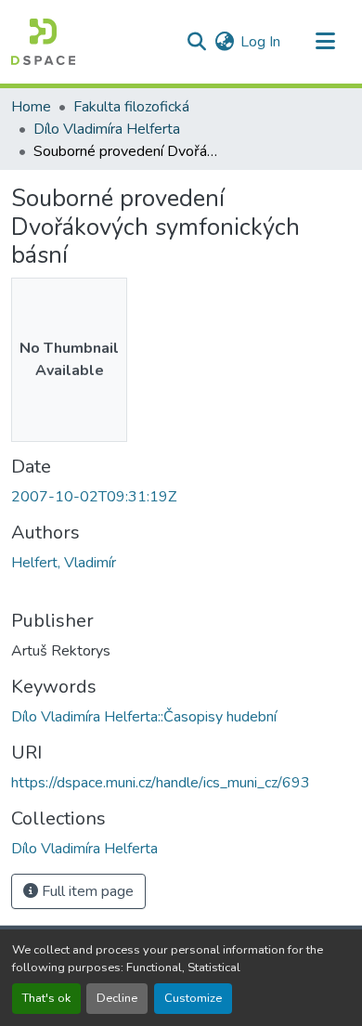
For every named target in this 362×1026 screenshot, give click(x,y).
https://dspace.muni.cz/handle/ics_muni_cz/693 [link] (160, 783)
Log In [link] (260, 42)
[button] (43, 42)
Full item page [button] (86, 891)
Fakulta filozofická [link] (131, 107)
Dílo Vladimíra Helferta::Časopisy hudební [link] (144, 717)
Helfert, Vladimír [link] (63, 562)
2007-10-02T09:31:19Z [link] (93, 497)
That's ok (46, 998)
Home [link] (31, 107)
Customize (193, 998)
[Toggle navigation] (325, 41)
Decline (117, 998)
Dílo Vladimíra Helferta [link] (106, 129)
